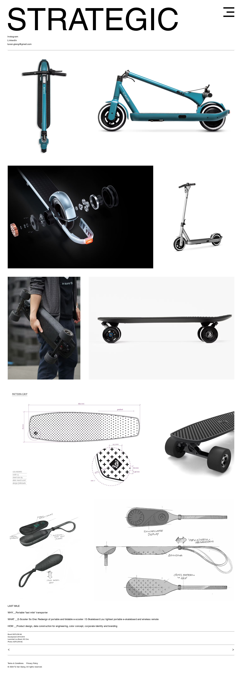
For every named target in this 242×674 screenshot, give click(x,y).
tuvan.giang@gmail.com (19, 44)
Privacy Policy (32, 663)
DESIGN (64, 19)
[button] (228, 12)
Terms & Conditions (16, 663)
